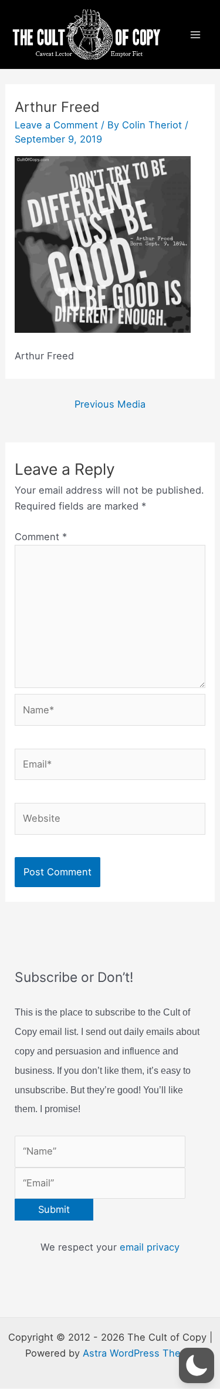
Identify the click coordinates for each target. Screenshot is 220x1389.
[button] (196, 1365)
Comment (41, 537)
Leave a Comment (56, 125)
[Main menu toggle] (195, 34)
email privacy (150, 1247)
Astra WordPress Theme (139, 1353)
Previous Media (110, 404)
